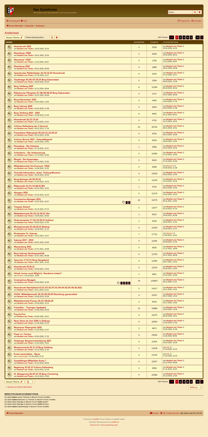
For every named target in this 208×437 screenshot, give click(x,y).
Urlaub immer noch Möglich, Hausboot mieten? (38, 273)
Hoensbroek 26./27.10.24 (26, 119)
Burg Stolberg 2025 (23, 86)
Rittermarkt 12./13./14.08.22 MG (29, 186)
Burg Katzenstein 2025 (25, 99)
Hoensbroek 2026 (22, 46)
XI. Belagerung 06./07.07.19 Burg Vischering (36, 374)
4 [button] (187, 37)
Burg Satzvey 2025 (23, 106)
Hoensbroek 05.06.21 (24, 267)
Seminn (20, 276)
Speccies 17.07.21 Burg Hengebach (31, 260)
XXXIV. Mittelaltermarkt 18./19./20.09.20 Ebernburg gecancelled (45, 294)
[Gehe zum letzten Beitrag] (183, 46)
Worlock (169, 233)
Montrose (170, 166)
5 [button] (191, 37)
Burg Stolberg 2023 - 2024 (27, 113)
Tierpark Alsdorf (22, 207)
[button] (171, 37)
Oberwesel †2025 (22, 60)
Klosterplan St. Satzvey (25, 233)
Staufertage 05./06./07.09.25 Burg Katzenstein (36, 79)
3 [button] (184, 37)
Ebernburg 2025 (22, 66)
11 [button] (197, 37)
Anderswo (12, 33)
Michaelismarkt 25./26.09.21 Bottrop (32, 227)
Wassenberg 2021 (22, 247)
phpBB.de (115, 422)
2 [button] (180, 37)
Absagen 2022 (21, 192)
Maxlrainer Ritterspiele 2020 (28, 327)
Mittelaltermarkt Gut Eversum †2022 (32, 166)
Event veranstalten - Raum (27, 354)
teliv (167, 347)
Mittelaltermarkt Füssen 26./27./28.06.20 (33, 301)
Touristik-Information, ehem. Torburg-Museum (37, 172)
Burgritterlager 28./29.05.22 (27, 179)
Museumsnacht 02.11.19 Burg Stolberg (33, 347)
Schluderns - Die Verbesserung (29, 153)
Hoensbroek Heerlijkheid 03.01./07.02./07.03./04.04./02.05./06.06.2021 (48, 287)
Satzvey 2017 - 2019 (23, 240)
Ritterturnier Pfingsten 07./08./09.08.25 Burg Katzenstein (42, 93)
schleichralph (22, 356)
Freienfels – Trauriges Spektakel (30, 307)
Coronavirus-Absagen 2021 (27, 199)
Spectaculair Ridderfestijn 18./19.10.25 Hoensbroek (39, 73)
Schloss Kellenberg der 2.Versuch (31, 126)
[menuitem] (23, 21)
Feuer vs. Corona (22, 334)
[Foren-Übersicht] (19, 10)
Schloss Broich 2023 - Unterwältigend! (33, 139)
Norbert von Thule (25, 49)
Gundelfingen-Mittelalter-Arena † (30, 361)
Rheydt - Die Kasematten (26, 159)
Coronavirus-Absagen (25, 280)
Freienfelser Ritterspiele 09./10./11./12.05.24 (35, 133)
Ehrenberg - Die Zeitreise (26, 146)
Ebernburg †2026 (22, 53)
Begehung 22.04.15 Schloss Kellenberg (33, 367)
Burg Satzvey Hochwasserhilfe (29, 253)
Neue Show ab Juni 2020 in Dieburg (32, 321)
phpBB (95, 419)
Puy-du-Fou (20, 314)
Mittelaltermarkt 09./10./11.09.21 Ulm (32, 213)
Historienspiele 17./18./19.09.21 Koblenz (34, 220)
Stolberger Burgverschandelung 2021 (32, 341)
